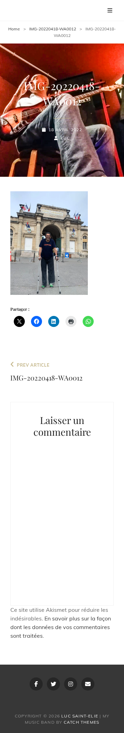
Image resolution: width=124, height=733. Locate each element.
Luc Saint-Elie (79, 715)
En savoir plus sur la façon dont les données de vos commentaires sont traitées (60, 627)
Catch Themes (81, 722)
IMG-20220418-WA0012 (52, 28)
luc (65, 138)
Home (14, 28)
